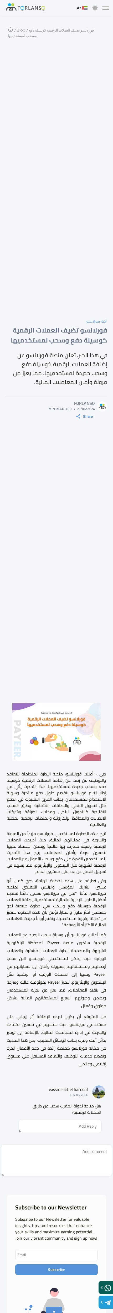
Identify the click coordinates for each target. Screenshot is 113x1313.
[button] (105, 8)
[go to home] (25, 8)
